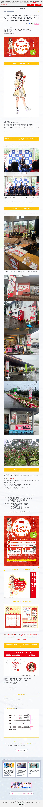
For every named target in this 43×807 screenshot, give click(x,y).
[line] (32, 23)
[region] (21, 3)
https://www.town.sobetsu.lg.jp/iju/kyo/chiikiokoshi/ (27, 743)
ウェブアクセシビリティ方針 (35, 802)
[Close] (41, 2)
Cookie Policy (33, 2)
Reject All (38, 4)
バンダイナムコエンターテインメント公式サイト (21, 801)
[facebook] (29, 23)
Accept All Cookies (30, 4)
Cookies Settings (4, 4)
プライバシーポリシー (6, 802)
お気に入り (37, 23)
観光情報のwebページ (10, 708)
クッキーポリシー (14, 802)
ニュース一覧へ (22, 750)
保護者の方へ (28, 802)
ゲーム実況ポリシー (21, 802)
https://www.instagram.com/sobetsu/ (20, 202)
